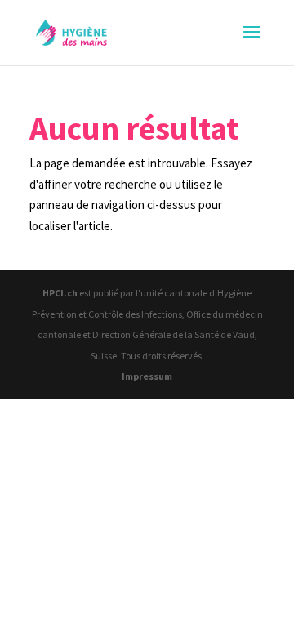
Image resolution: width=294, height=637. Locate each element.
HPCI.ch (60, 293)
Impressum (147, 376)
